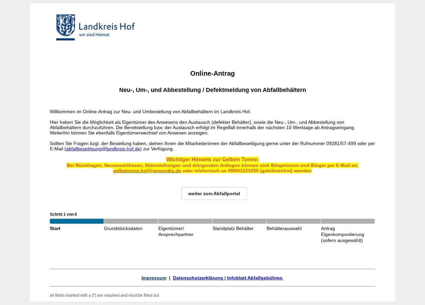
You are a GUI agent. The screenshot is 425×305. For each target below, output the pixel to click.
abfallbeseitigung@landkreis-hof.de (103, 148)
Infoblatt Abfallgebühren (255, 277)
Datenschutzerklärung (198, 277)
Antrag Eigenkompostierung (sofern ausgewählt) (342, 234)
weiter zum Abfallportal (214, 193)
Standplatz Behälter (233, 228)
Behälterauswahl (284, 228)
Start (55, 228)
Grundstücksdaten (123, 228)
